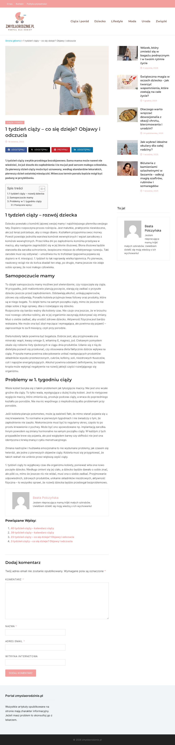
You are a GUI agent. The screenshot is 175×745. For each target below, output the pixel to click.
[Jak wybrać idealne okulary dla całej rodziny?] (127, 142)
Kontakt (19, 4)
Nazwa (11, 626)
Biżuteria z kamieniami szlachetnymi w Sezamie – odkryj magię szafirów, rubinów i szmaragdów (152, 174)
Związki (161, 21)
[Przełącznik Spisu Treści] (40, 189)
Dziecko (100, 21)
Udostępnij (17, 149)
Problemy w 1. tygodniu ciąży (26, 201)
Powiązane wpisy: (23, 205)
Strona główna (13, 40)
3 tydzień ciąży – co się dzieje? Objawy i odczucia (42, 541)
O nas (9, 4)
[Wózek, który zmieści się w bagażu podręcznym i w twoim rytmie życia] (127, 48)
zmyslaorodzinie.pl (92, 739)
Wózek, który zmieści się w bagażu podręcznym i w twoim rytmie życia (154, 55)
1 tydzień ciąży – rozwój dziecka (26, 193)
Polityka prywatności (37, 4)
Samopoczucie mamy (21, 197)
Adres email (15, 641)
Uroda (146, 21)
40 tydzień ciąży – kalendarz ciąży (32, 528)
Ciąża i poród (80, 21)
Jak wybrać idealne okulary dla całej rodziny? (153, 145)
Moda (132, 21)
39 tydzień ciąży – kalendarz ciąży (32, 532)
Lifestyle (117, 21)
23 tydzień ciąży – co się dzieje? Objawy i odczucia (42, 537)
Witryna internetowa (21, 656)
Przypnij (62, 149)
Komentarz (14, 579)
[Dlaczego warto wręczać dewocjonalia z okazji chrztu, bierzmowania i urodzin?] (127, 109)
